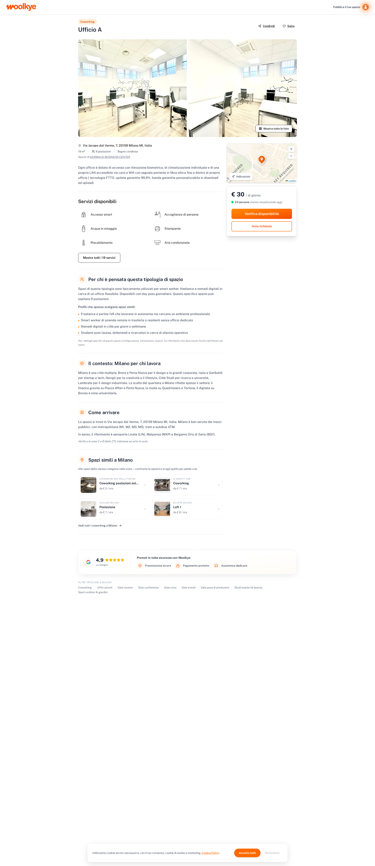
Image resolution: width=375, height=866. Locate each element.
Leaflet (292, 180)
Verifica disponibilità (262, 214)
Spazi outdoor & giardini (93, 592)
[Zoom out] (291, 156)
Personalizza (272, 853)
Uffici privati (104, 587)
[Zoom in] (291, 149)
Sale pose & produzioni (215, 587)
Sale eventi (189, 587)
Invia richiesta (262, 226)
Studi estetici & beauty (248, 587)
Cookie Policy (210, 852)
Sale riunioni (125, 587)
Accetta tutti (247, 852)
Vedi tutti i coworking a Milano (97, 525)
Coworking (85, 587)
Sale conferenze (148, 587)
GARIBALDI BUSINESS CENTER (110, 157)
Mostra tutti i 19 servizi (99, 258)
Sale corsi (170, 587)
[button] (262, 159)
